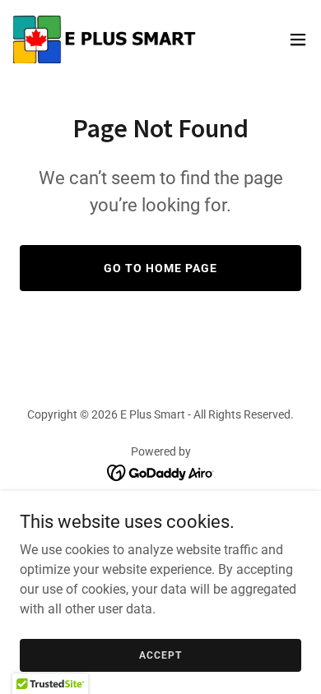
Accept (160, 654)
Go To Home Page (160, 268)
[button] (297, 39)
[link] (105, 39)
